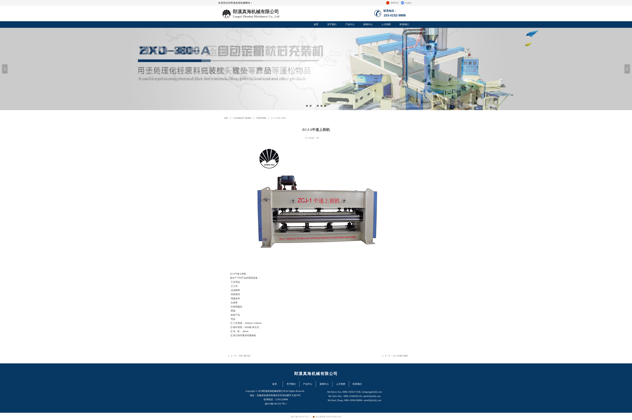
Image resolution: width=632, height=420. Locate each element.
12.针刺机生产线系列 (242, 118)
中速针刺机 (261, 118)
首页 (226, 118)
